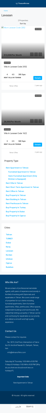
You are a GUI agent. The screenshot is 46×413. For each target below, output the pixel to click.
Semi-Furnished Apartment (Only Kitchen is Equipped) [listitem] (22, 177)
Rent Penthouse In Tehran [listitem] (17, 203)
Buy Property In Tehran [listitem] (16, 195)
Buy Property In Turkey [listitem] (16, 207)
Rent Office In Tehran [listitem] (15, 191)
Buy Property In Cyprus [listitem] (16, 216)
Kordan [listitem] (9, 255)
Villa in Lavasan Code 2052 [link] (15, 67)
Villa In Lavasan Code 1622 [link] (15, 133)
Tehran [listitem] (9, 234)
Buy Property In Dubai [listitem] (15, 212)
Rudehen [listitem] (9, 267)
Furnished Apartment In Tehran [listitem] (22, 172)
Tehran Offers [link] (13, 86)
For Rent (7, 62)
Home (6, 11)
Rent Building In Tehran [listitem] (16, 199)
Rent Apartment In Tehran (23, 383)
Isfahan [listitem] (9, 259)
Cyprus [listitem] (9, 263)
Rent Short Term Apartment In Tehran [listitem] (22, 187)
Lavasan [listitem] (9, 251)
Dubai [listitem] (8, 243)
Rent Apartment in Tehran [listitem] (17, 168)
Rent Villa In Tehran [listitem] (14, 183)
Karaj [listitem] (8, 247)
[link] (23, 42)
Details (38, 78)
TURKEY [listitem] (9, 239)
